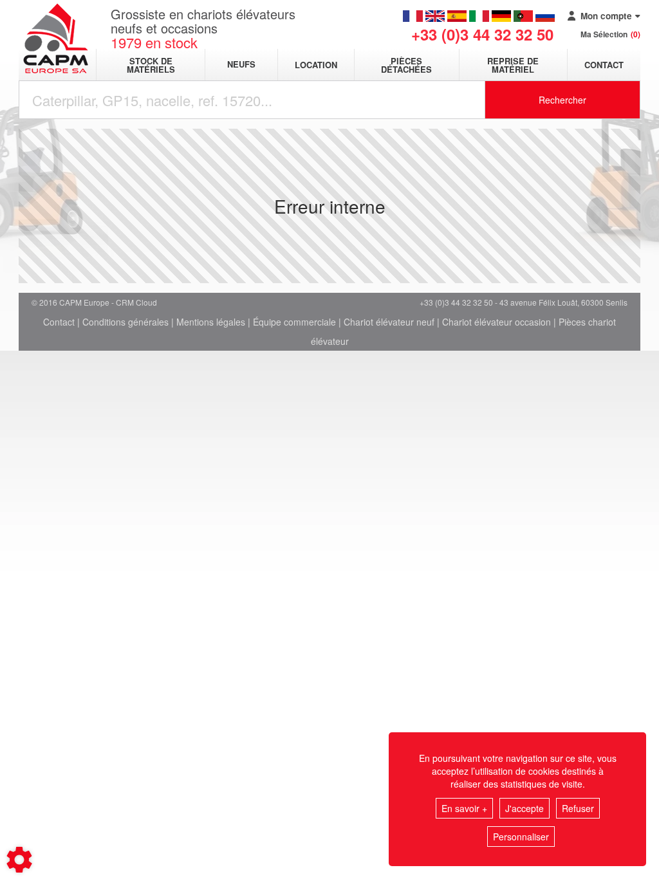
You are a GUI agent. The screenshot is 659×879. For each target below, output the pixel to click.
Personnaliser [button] (521, 836)
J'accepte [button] (524, 808)
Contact (604, 64)
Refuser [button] (578, 808)
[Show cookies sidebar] (19, 860)
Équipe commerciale (294, 321)
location (316, 64)
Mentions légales (210, 321)
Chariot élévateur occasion (496, 321)
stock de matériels (151, 65)
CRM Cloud (136, 302)
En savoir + (464, 808)
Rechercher (562, 99)
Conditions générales (125, 321)
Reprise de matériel (513, 65)
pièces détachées (406, 65)
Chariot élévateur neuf (389, 321)
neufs (241, 65)
